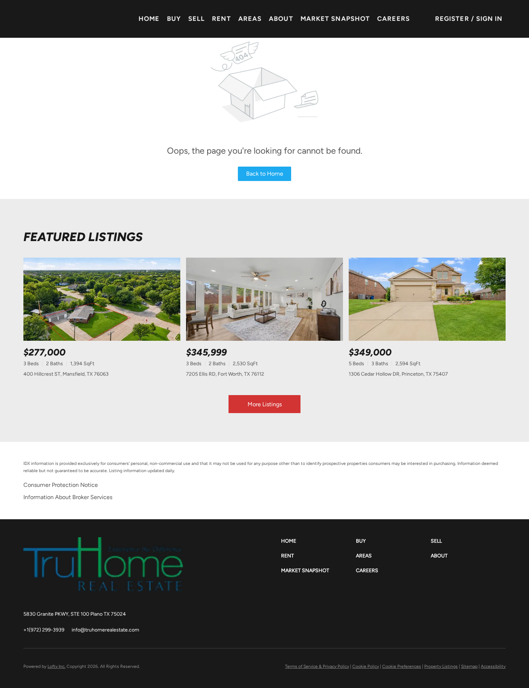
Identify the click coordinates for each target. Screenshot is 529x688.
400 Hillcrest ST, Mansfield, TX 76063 (66, 374)
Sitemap (469, 666)
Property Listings (441, 666)
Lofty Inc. (56, 666)
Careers (393, 19)
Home (149, 19)
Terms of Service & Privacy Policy (317, 666)
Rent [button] (221, 19)
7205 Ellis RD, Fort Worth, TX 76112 (225, 374)
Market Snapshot (335, 19)
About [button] (281, 19)
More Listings (265, 404)
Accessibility (493, 666)
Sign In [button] (489, 19)
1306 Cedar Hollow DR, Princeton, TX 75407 (398, 374)
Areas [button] (250, 19)
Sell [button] (196, 19)
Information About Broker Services (67, 497)
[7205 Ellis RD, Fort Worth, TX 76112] (264, 299)
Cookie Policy (365, 666)
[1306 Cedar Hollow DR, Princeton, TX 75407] (427, 299)
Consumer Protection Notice (60, 484)
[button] (318, 541)
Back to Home (264, 173)
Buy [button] (174, 19)
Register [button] (452, 19)
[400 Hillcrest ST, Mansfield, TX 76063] (101, 299)
